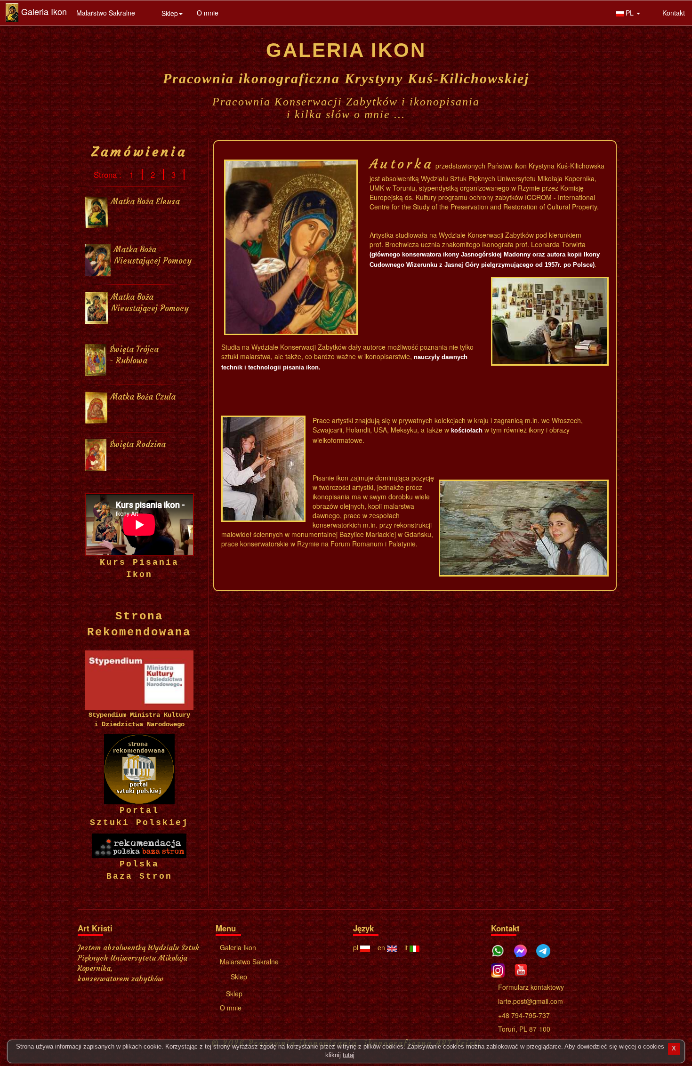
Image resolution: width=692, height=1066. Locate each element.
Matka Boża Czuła (143, 397)
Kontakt (672, 12)
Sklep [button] (169, 13)
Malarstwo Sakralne (105, 12)
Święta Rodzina (138, 444)
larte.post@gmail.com (529, 1001)
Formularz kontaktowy (530, 987)
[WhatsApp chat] (501, 949)
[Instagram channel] (501, 969)
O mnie (207, 12)
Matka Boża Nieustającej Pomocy (153, 255)
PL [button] (630, 12)
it (407, 947)
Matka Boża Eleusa (145, 202)
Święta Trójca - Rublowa (134, 355)
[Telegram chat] (546, 949)
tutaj (348, 1055)
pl (356, 947)
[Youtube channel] (524, 969)
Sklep (238, 976)
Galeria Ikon (44, 11)
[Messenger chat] (524, 949)
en (382, 947)
